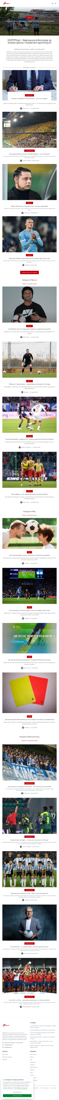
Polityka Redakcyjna (45, 1087)
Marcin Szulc (5, 1054)
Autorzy (4, 1051)
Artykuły (33, 1022)
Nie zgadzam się (17, 1092)
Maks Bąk (4, 1059)
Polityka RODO (36, 1087)
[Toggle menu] (55, 3)
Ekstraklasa (33, 1062)
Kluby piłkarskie (29, 17)
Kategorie (33, 1051)
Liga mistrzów (33, 1054)
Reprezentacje (29, 783)
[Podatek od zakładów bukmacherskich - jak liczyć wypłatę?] (29, 85)
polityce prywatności (22, 1088)
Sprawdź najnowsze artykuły (29, 272)
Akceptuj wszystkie (17, 1095)
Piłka (29, 552)
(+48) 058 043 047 (8, 1045)
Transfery (32, 1064)
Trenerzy (32, 1075)
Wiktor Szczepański (7, 1057)
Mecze (31, 1072)
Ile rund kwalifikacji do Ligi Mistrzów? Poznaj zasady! (42, 1030)
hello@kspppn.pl (8, 1047)
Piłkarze (29, 203)
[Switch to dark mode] (52, 3)
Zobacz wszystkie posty (29, 284)
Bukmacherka (29, 95)
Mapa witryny (53, 1087)
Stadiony (32, 1070)
